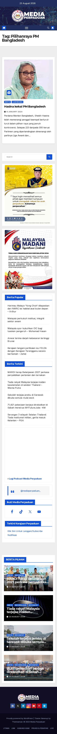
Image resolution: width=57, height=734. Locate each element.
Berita (7, 102)
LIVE (52, 728)
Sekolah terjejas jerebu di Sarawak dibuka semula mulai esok (26, 642)
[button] (48, 27)
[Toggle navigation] (27, 28)
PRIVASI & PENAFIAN (40, 728)
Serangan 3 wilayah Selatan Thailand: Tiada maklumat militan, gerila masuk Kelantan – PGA (27, 417)
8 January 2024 (15, 112)
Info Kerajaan (20, 605)
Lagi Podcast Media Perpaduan (25, 478)
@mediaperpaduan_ (30, 490)
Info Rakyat (19, 575)
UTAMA (6, 728)
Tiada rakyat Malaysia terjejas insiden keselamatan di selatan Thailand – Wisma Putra (27, 385)
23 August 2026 (17, 587)
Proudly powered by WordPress (19, 718)
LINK (13, 728)
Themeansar (17, 722)
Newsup (44, 718)
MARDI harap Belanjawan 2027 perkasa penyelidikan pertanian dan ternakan (27, 582)
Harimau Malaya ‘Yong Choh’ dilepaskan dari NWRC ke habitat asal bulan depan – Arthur (28, 308)
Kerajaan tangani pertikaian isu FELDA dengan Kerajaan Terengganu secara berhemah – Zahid (27, 351)
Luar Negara (17, 102)
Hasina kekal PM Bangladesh (24, 106)
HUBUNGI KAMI (23, 728)
